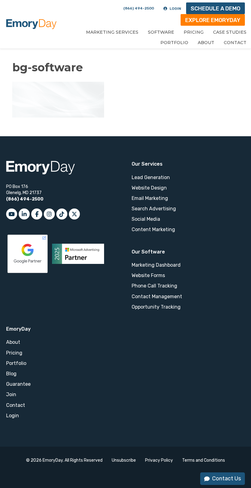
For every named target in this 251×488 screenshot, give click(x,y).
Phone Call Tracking (154, 286)
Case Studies (229, 32)
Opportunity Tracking (156, 307)
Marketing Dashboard (156, 265)
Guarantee (18, 384)
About (206, 42)
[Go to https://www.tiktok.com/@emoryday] (61, 214)
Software (161, 32)
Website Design (149, 188)
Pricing (194, 32)
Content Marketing (153, 229)
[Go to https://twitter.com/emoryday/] (74, 214)
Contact (235, 42)
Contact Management (157, 296)
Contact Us (226, 478)
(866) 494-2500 (138, 8)
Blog (11, 374)
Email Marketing (150, 198)
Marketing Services (112, 32)
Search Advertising (154, 209)
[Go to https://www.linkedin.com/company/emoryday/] (24, 214)
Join (11, 394)
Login (175, 8)
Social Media (146, 219)
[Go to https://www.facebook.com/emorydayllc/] (36, 214)
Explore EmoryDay (212, 20)
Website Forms (148, 275)
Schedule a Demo (215, 8)
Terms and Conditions (203, 460)
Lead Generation (151, 177)
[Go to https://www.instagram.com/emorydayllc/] (49, 214)
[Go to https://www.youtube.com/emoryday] (11, 214)
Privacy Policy (159, 460)
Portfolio (174, 42)
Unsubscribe (124, 460)
